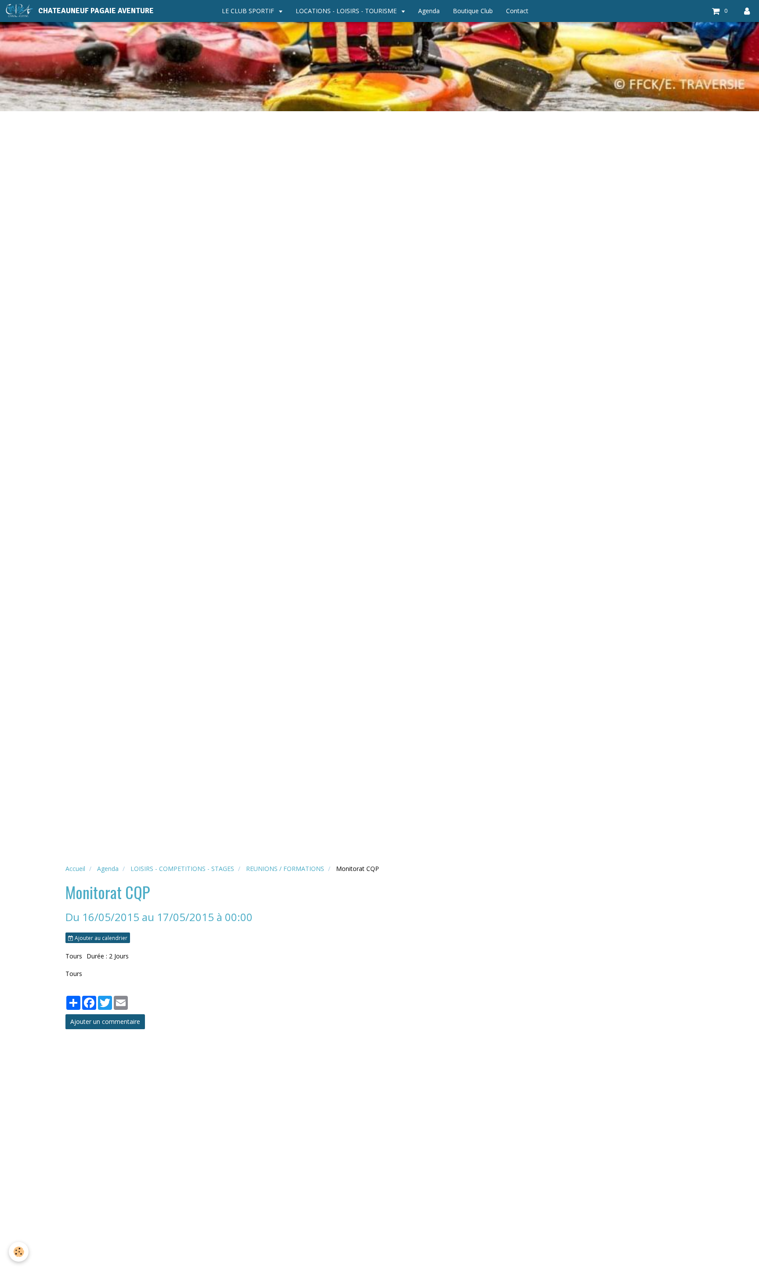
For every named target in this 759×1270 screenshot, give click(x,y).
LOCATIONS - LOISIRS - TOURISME (347, 11)
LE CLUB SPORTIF (249, 11)
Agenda (429, 11)
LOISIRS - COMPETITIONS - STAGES (182, 868)
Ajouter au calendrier (100, 937)
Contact (517, 11)
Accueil (75, 868)
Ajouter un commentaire (105, 1021)
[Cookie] (19, 1252)
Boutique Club (473, 11)
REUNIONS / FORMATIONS (285, 868)
